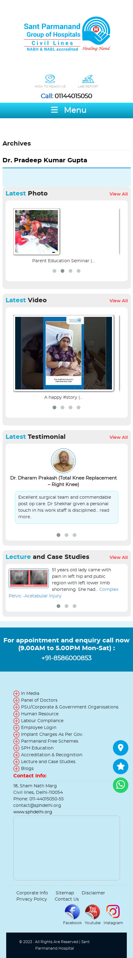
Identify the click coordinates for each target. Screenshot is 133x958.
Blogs (27, 769)
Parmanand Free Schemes (49, 741)
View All (118, 194)
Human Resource (39, 714)
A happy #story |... (63, 397)
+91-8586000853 (66, 658)
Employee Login (38, 728)
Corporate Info (32, 893)
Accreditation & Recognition (51, 755)
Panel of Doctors (39, 700)
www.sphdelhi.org (32, 812)
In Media (30, 693)
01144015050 (66, 96)
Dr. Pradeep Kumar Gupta (44, 160)
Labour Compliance (42, 721)
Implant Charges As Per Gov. (52, 734)
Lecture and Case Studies (48, 762)
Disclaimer (93, 893)
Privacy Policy (31, 899)
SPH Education (37, 748)
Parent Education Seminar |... (63, 261)
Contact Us (67, 899)
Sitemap (65, 893)
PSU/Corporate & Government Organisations (69, 707)
